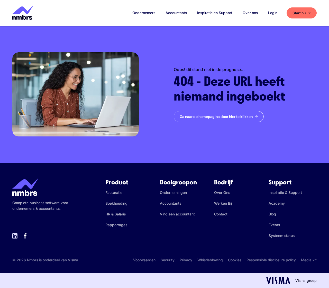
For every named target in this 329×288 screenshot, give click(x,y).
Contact (220, 214)
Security (168, 260)
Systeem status (282, 235)
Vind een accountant (177, 214)
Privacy (186, 260)
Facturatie (113, 192)
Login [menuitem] (272, 13)
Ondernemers (143, 13)
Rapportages (116, 225)
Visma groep (306, 280)
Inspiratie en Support (214, 13)
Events (274, 225)
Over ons (250, 13)
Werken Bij (223, 203)
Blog (272, 214)
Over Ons (222, 192)
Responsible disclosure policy (271, 260)
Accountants (176, 13)
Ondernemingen (173, 192)
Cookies (234, 260)
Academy (277, 203)
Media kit (309, 260)
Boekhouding (116, 203)
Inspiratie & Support (285, 192)
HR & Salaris (115, 214)
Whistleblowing (210, 260)
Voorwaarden (144, 260)
